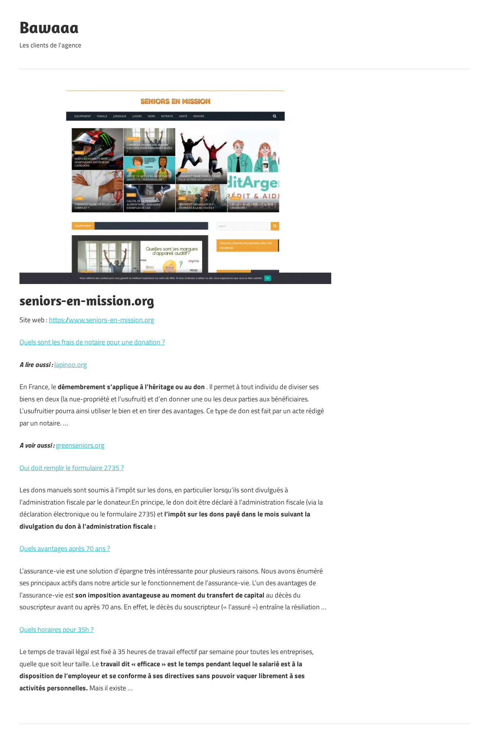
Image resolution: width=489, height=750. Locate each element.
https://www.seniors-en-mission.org (101, 320)
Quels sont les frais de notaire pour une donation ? (92, 342)
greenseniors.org (80, 445)
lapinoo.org (70, 364)
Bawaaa (49, 27)
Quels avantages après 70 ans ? (64, 548)
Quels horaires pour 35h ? (56, 629)
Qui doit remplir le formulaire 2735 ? (71, 468)
